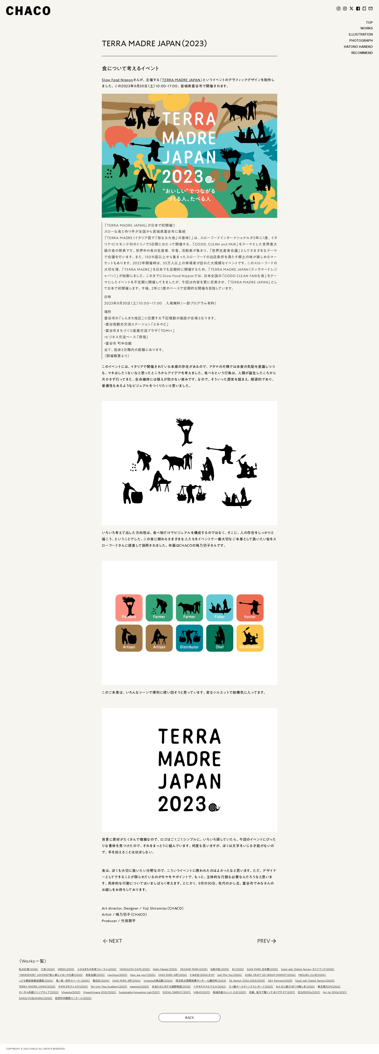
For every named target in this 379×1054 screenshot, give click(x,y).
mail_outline (370, 8)
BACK (189, 1017)
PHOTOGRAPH (361, 41)
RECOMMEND (362, 53)
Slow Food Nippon (117, 79)
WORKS (366, 28)
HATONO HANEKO (358, 47)
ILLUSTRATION (361, 34)
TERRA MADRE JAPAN (181, 79)
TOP (369, 23)
